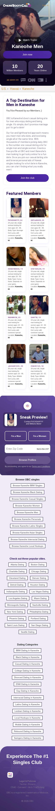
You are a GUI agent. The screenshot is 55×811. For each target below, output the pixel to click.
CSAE (13, 787)
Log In (45, 5)
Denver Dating (39, 578)
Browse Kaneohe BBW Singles (27, 485)
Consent (22, 787)
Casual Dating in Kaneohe (27, 664)
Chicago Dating (38, 571)
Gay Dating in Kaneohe (27, 691)
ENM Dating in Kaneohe (27, 684)
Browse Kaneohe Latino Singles (27, 526)
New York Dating (15, 612)
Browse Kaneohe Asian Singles (27, 532)
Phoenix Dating (16, 618)
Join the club (27, 178)
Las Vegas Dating (40, 591)
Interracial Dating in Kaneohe (27, 697)
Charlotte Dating (17, 571)
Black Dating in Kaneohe (27, 657)
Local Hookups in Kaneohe (27, 718)
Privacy (31, 784)
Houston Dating (37, 585)
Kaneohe (28, 89)
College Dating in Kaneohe (27, 670)
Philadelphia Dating (39, 612)
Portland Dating (38, 618)
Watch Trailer (29, 40)
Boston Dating (37, 564)
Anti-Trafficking (36, 787)
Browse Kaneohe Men (27, 512)
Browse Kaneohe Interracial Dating (27, 539)
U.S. (4, 89)
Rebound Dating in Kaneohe (27, 731)
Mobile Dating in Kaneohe (27, 724)
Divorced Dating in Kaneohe (27, 677)
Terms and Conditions (41, 466)
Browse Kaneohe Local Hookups (27, 546)
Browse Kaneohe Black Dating (27, 492)
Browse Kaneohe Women (27, 505)
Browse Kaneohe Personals (27, 519)
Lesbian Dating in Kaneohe (28, 711)
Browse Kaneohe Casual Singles (27, 499)
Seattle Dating (27, 632)
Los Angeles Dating (18, 598)
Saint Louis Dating (15, 625)
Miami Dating (40, 598)
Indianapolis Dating (15, 591)
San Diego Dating (39, 625)
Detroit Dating (16, 585)
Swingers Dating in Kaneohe (27, 738)
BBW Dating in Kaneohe (27, 650)
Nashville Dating (40, 605)
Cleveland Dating (17, 578)
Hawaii (14, 89)
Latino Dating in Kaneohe (27, 704)
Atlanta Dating (17, 564)
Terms (23, 784)
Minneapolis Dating (16, 605)
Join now (27, 54)
